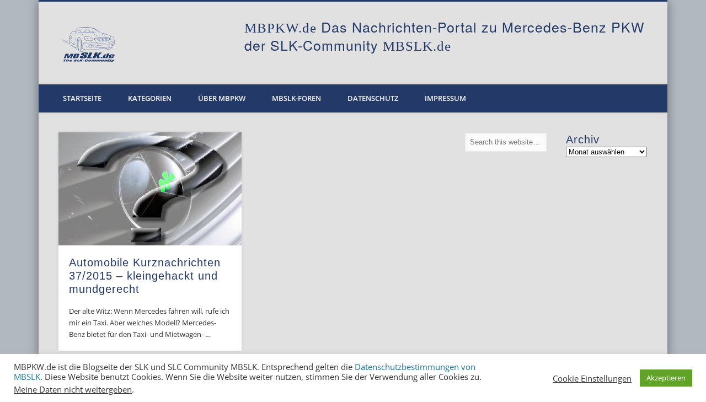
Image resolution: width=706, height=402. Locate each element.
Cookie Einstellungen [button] (592, 378)
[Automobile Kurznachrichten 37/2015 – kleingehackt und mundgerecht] (150, 188)
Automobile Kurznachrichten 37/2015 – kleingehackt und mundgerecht (145, 275)
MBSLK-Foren (296, 98)
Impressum (445, 98)
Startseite (82, 98)
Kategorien (150, 98)
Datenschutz (372, 98)
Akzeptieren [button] (666, 378)
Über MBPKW (221, 98)
